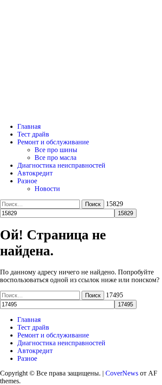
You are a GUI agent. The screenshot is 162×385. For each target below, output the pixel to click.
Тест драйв (33, 134)
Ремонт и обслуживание (53, 142)
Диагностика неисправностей (61, 165)
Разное (27, 181)
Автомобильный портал (35, 111)
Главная (29, 126)
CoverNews (121, 373)
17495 (114, 295)
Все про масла (55, 157)
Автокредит (35, 173)
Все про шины (56, 149)
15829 (114, 203)
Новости (47, 188)
